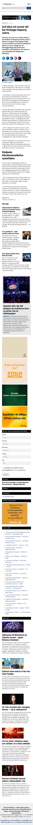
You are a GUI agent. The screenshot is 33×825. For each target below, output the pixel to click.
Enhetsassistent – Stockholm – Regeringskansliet (14, 548)
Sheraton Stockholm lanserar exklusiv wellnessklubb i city (14, 779)
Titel (3, 460)
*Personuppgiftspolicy (20, 470)
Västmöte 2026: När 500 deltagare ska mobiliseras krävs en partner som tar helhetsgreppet (16, 310)
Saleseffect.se (27, 820)
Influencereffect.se (7, 822)
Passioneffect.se (16, 820)
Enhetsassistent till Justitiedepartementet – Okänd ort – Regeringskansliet (17, 533)
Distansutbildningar (8, 496)
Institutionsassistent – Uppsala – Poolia (17, 545)
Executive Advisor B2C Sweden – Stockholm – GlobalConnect (15, 587)
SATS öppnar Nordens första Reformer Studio (10, 254)
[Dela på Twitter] (4, 58)
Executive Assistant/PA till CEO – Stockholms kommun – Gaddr (14, 583)
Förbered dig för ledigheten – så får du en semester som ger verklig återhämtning (11, 209)
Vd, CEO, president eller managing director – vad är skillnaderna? (16, 708)
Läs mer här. (27, 816)
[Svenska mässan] (16, 19)
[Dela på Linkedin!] (12, 58)
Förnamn (4, 441)
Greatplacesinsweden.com (23, 822)
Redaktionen (5, 198)
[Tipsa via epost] (16, 58)
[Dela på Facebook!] (8, 58)
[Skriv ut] (19, 58)
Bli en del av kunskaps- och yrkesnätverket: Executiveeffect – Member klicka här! (15, 483)
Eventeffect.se (5, 820)
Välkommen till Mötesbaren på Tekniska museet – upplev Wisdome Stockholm (14, 637)
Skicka (6, 474)
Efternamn (5, 447)
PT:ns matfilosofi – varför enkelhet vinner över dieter (10, 232)
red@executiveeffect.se (8, 199)
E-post (4, 434)
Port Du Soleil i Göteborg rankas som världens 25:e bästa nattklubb (16, 742)
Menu (29, 4)
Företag (4, 454)
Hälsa (11, 23)
